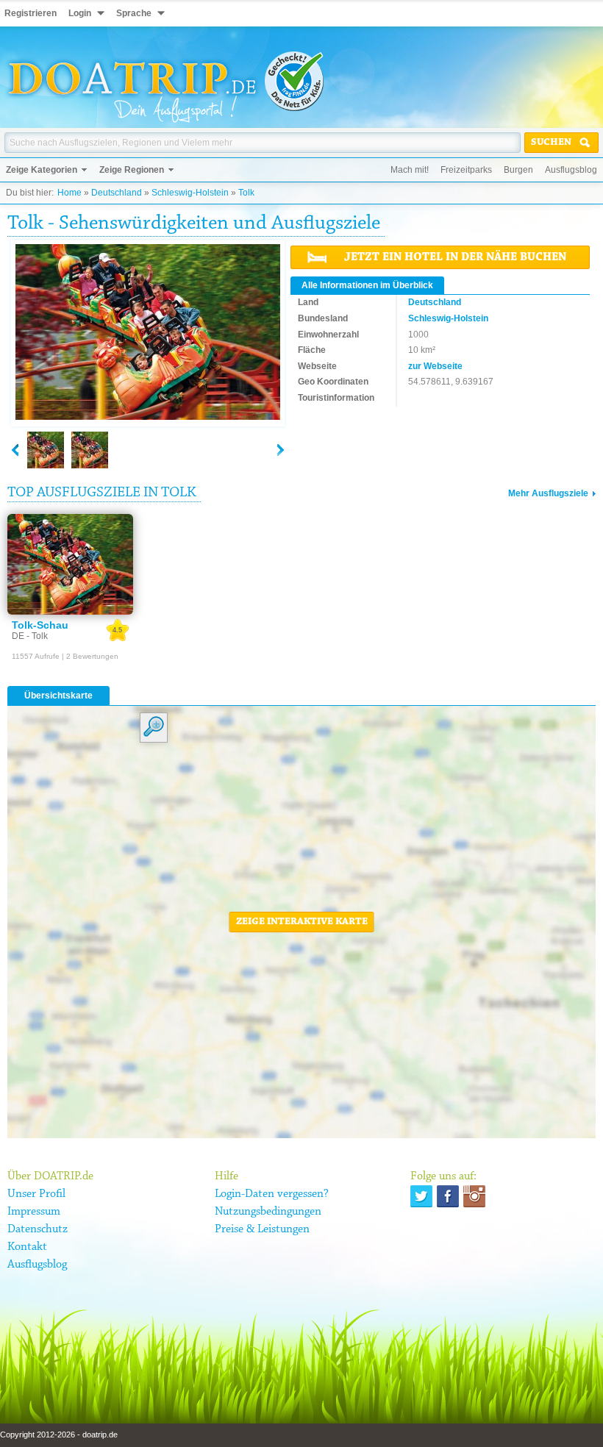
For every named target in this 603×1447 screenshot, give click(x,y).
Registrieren (30, 13)
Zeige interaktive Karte (302, 922)
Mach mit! (409, 170)
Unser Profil (36, 1194)
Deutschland (116, 192)
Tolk (246, 192)
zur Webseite (435, 366)
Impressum (33, 1212)
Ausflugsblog (571, 170)
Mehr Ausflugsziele (548, 493)
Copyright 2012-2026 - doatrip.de (59, 1434)
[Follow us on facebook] (448, 1196)
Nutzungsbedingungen (268, 1212)
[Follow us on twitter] (421, 1196)
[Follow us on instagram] (474, 1196)
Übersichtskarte (58, 695)
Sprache (133, 13)
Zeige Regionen (131, 170)
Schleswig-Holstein (190, 192)
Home (69, 192)
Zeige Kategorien (41, 170)
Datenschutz (37, 1229)
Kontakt (27, 1247)
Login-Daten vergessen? (272, 1194)
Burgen (518, 170)
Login (79, 13)
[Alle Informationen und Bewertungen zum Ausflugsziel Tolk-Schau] (70, 564)
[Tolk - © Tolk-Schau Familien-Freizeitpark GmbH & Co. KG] (148, 333)
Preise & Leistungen (262, 1229)
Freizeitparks (466, 170)
